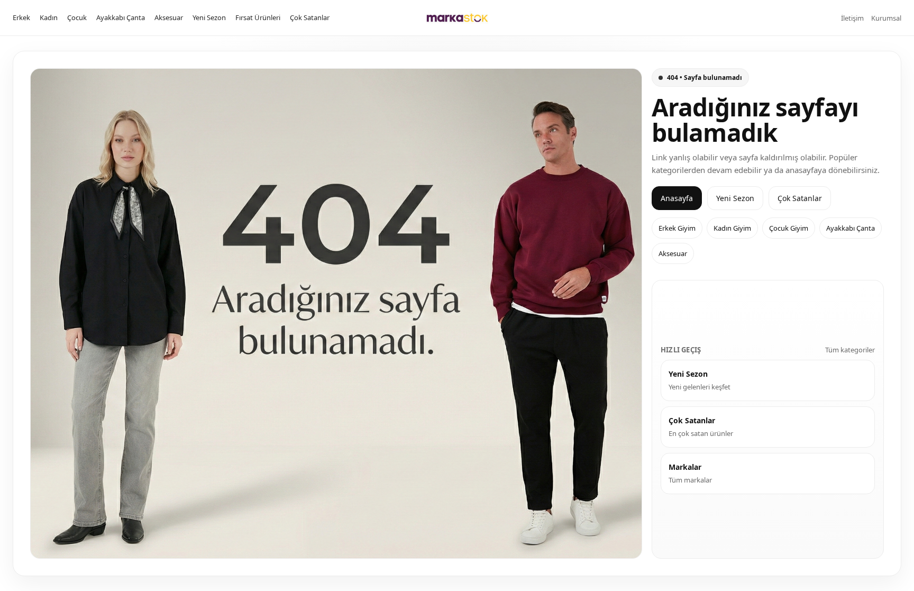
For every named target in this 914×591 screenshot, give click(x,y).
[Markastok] (457, 17)
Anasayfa (677, 198)
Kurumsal (886, 18)
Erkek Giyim (677, 228)
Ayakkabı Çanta (120, 17)
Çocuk (77, 17)
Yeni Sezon (209, 17)
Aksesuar (168, 17)
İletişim (852, 18)
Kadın (49, 17)
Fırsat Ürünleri (257, 17)
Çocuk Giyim (788, 228)
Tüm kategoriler (850, 349)
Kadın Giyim (732, 228)
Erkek (21, 17)
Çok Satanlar (310, 17)
